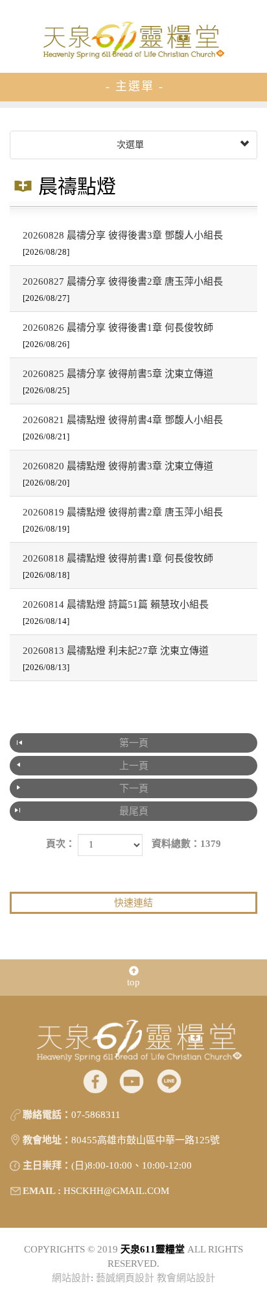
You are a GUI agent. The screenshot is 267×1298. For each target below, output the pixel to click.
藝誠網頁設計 (125, 1278)
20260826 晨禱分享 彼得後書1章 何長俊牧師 (118, 335)
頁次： (60, 843)
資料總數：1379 (186, 843)
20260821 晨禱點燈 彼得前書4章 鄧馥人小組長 (123, 428)
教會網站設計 (186, 1278)
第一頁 (133, 743)
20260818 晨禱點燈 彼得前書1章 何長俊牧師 (118, 566)
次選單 (129, 144)
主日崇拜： (47, 1165)
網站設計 (71, 1278)
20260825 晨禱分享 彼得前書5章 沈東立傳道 (118, 382)
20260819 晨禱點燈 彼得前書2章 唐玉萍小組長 (123, 520)
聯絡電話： (47, 1115)
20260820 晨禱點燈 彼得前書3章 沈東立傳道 (118, 474)
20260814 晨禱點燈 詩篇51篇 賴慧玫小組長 (116, 612)
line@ (168, 1080)
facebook (95, 1080)
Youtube (132, 1080)
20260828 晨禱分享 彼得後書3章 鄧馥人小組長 (123, 243)
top (133, 982)
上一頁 (133, 765)
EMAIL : (42, 1191)
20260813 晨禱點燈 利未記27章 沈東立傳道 (116, 658)
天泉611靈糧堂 (133, 39)
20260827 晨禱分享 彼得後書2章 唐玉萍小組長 (123, 289)
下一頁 (133, 788)
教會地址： (47, 1140)
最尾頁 (133, 811)
